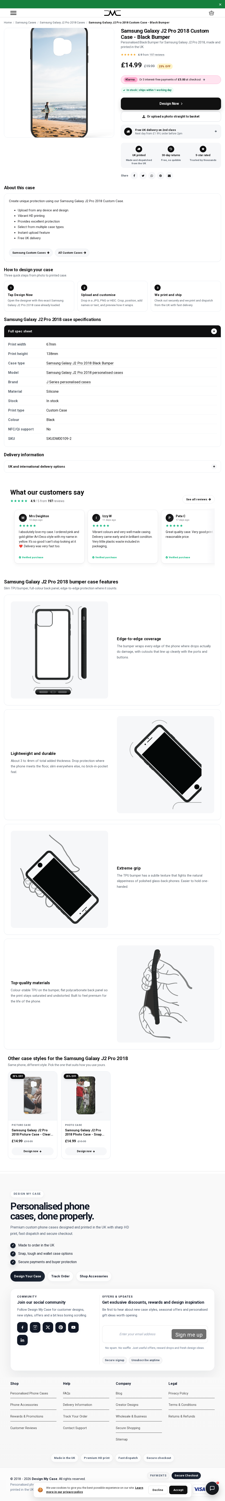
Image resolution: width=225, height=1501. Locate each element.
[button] (13, 13)
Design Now (169, 104)
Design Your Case (27, 1276)
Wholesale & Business (131, 1416)
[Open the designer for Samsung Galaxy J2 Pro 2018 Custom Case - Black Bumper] (59, 83)
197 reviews (156, 54)
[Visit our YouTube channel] (73, 1327)
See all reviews (196, 499)
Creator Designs (127, 1405)
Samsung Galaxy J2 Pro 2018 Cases (62, 22)
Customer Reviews (23, 1428)
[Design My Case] (112, 13)
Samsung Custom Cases (29, 252)
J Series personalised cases (68, 382)
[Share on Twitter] (143, 175)
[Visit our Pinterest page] (60, 1327)
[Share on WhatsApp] (152, 175)
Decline (157, 1490)
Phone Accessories (24, 1405)
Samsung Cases (25, 22)
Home (8, 22)
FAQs (66, 1393)
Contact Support (75, 1428)
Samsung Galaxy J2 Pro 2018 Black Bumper (80, 363)
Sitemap (122, 1439)
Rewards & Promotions (26, 1416)
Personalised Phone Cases (29, 1393)
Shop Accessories (94, 1276)
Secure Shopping (128, 1428)
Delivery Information (77, 1405)
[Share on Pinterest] (160, 175)
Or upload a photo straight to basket (173, 116)
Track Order (60, 1276)
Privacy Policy (178, 1393)
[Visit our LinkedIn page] (22, 1340)
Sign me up (189, 1335)
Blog (119, 1393)
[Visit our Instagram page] (35, 1327)
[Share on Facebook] (134, 175)
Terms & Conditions (182, 1405)
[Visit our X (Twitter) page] (48, 1327)
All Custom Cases (70, 252)
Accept (178, 1490)
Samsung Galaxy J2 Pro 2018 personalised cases (84, 373)
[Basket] (211, 13)
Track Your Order (75, 1416)
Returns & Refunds (182, 1416)
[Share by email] (169, 175)
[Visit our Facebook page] (22, 1327)
